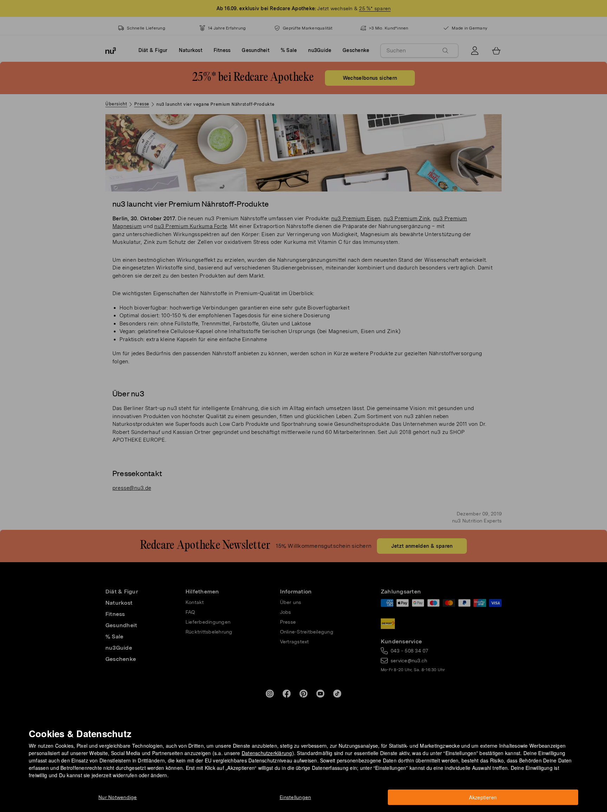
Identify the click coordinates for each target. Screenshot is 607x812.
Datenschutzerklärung (267, 752)
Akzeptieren (483, 797)
